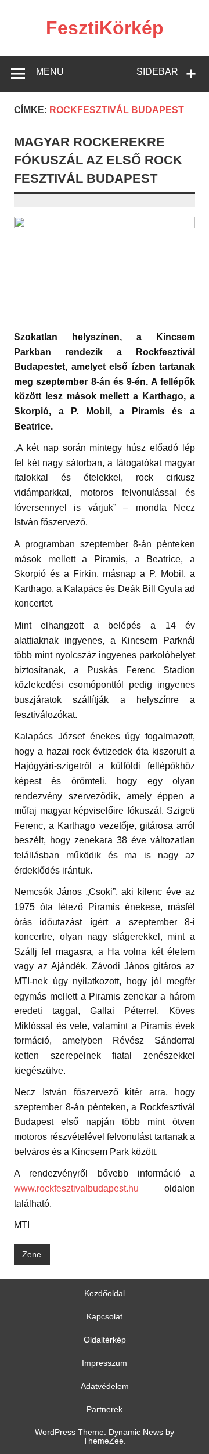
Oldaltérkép (105, 1340)
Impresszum (104, 1363)
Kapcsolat (104, 1316)
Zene (31, 1254)
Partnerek (104, 1409)
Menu (50, 72)
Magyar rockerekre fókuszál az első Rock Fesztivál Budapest (98, 160)
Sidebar (157, 72)
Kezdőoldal (104, 1293)
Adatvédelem (105, 1386)
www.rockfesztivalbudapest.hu (76, 1188)
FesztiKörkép (105, 27)
